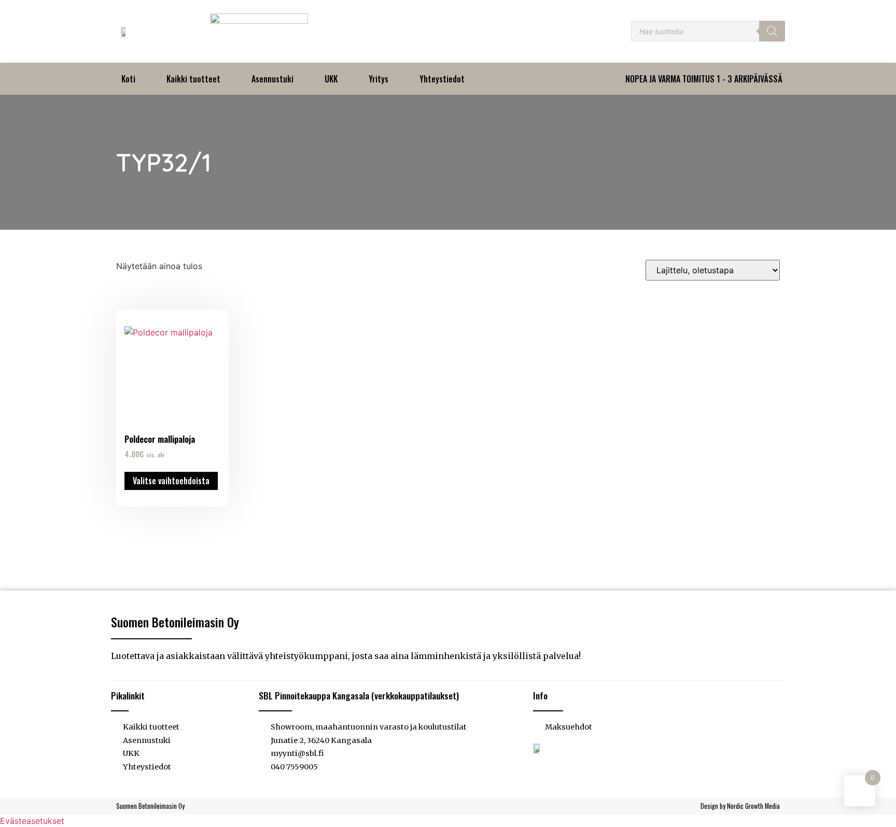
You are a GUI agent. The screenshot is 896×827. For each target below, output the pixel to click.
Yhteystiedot (442, 79)
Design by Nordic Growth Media (740, 806)
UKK (331, 79)
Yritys (378, 79)
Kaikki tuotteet (193, 79)
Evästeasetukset (32, 821)
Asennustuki (272, 79)
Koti (128, 79)
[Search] (772, 31)
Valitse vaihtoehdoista (171, 480)
